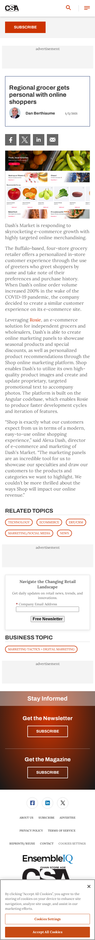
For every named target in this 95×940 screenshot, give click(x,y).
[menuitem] (10, 139)
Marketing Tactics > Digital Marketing (41, 649)
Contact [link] (46, 843)
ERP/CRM (76, 522)
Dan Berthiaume (40, 113)
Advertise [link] (67, 817)
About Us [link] (26, 817)
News (64, 533)
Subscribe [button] (47, 731)
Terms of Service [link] (61, 830)
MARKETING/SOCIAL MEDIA (29, 533)
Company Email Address (36, 604)
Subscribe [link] (46, 817)
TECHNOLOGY (19, 522)
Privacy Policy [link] (31, 830)
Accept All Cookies (47, 932)
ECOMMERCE (49, 522)
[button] (87, 8)
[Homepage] (12, 8)
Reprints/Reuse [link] (22, 843)
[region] (47, 909)
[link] (10, 139)
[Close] (88, 886)
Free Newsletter (48, 619)
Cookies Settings (72, 843)
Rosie (35, 320)
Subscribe (25, 27)
